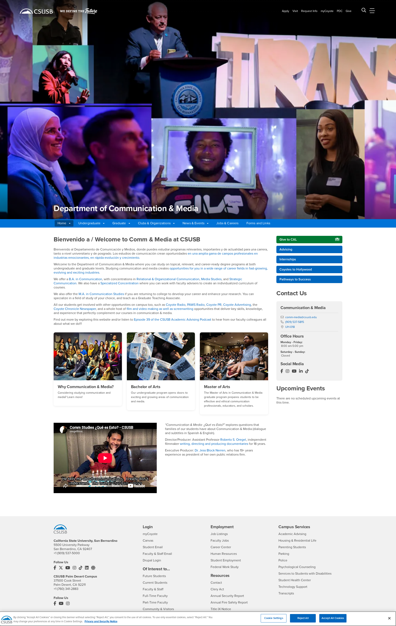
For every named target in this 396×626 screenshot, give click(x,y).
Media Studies (211, 279)
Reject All (303, 618)
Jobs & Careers (227, 223)
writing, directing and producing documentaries (214, 444)
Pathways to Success (295, 279)
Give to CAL (288, 239)
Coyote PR (214, 305)
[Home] (36, 11)
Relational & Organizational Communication (168, 279)
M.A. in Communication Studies (101, 294)
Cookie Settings (273, 618)
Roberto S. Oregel (233, 440)
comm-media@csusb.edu (301, 317)
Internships (287, 259)
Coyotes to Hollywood (295, 269)
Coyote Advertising (237, 305)
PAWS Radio (196, 305)
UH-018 (290, 327)
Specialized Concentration (119, 283)
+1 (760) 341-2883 (66, 589)
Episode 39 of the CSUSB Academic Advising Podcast (172, 320)
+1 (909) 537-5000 (67, 553)
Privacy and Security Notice (101, 621)
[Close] (389, 618)
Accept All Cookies (333, 618)
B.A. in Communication (85, 279)
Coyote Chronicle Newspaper (75, 309)
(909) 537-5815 (294, 322)
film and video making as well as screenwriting (160, 309)
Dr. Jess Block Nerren (210, 450)
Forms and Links (258, 223)
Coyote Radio (175, 305)
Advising (285, 249)
